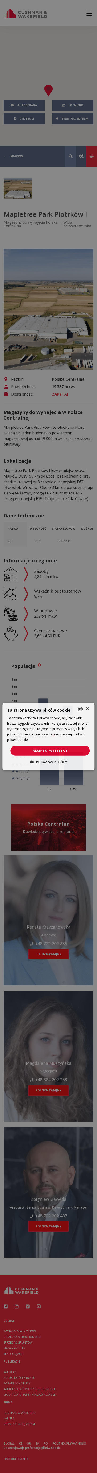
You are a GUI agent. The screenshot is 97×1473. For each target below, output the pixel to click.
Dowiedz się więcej (44, 739)
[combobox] (80, 709)
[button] (48, 762)
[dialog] (48, 736)
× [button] (87, 709)
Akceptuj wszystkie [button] (50, 750)
